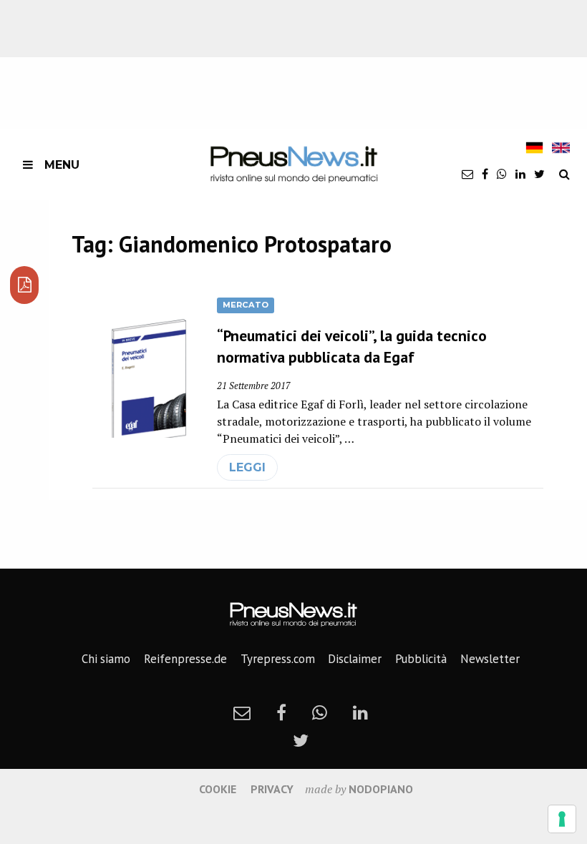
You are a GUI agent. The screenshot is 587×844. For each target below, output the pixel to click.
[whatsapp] (502, 174)
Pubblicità (421, 659)
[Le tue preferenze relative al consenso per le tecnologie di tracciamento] (562, 819)
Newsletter (490, 659)
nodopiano (381, 789)
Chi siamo (106, 659)
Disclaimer (355, 659)
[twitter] (539, 174)
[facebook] (485, 174)
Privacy (272, 789)
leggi (247, 467)
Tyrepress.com (278, 659)
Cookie (217, 789)
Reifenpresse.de (185, 659)
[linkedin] (520, 174)
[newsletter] (467, 174)
